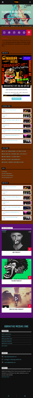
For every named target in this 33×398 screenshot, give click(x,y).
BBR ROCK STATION (7, 343)
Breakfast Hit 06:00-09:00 (9, 110)
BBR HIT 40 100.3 (6, 336)
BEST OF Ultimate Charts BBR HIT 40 (12, 120)
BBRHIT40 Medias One (16, 326)
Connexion (4, 171)
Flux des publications (7, 173)
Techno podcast (16, 281)
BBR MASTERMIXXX (7, 341)
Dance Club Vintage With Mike (10, 141)
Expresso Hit (6, 125)
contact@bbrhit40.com (10, 362)
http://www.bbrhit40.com (10, 356)
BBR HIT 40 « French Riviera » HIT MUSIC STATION (14, 151)
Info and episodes (16, 99)
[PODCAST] (5, 38)
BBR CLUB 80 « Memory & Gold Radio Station (12, 162)
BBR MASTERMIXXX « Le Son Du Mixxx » (11, 156)
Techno (9, 289)
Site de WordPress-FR (7, 177)
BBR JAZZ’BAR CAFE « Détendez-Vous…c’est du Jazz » (14, 154)
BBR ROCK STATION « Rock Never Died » (11, 159)
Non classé (4, 345)
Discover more (5, 377)
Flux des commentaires (7, 175)
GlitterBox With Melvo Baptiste (11, 135)
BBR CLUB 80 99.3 (6, 334)
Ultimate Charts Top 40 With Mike (11, 130)
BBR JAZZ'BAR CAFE (7, 338)
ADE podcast (16, 252)
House (16, 10)
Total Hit (5, 115)
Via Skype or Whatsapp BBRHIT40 (12, 359)
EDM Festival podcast (16, 309)
